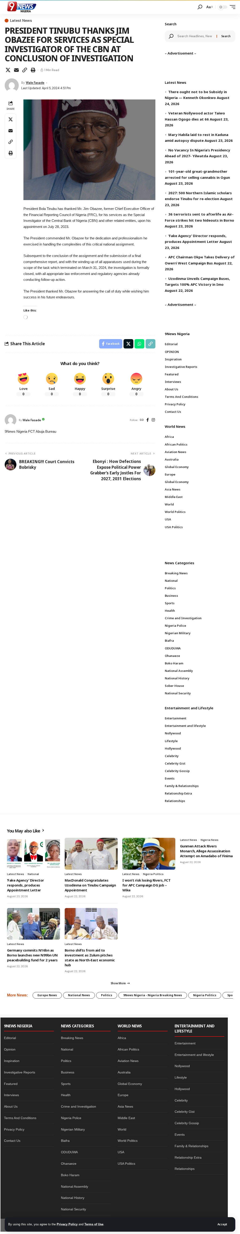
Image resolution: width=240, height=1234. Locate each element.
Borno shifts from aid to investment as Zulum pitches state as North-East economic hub (90, 957)
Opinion (9, 1049)
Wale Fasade (35, 83)
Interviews (11, 1095)
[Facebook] (147, 420)
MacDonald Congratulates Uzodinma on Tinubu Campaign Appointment (90, 885)
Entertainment (185, 1043)
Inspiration (11, 1061)
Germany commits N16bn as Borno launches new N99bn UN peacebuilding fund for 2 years (32, 955)
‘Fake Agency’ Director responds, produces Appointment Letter (25, 885)
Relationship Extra (188, 1157)
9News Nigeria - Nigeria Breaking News (152, 995)
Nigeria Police (71, 1118)
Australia (124, 1072)
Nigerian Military (73, 1129)
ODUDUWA (69, 1152)
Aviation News (128, 1061)
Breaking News (72, 1038)
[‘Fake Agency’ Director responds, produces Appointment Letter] (33, 854)
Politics (106, 995)
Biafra (65, 1140)
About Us (11, 1106)
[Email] (16, 70)
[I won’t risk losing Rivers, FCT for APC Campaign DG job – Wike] (148, 854)
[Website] (141, 420)
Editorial (10, 1038)
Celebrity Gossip (187, 1123)
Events (180, 1134)
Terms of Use (93, 1224)
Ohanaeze (68, 1163)
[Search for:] (195, 36)
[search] (200, 7)
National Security (73, 1209)
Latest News (21, 20)
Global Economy (130, 1084)
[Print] (33, 70)
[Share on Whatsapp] (139, 343)
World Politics (128, 1140)
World (122, 1129)
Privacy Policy (67, 1224)
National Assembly (74, 1186)
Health (66, 1095)
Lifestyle (181, 1077)
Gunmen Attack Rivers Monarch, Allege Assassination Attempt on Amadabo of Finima (206, 851)
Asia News (125, 1106)
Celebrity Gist (185, 1111)
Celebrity (181, 1100)
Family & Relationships (191, 1146)
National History (72, 1198)
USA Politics (126, 1163)
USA (121, 1152)
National (33, 874)
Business (67, 1072)
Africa (122, 1038)
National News (79, 995)
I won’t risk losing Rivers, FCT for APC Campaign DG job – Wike (146, 885)
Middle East (126, 1118)
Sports (66, 1084)
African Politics (128, 1049)
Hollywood (182, 1089)
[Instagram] (153, 420)
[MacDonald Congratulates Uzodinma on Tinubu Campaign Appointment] (91, 854)
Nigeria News (209, 840)
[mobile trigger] (231, 7)
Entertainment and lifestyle (194, 1055)
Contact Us (12, 1140)
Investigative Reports (19, 1072)
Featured (11, 1084)
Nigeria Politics (153, 874)
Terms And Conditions (20, 1118)
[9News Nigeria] (21, 7)
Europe (123, 1095)
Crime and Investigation (78, 1106)
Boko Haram (70, 1175)
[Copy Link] (24, 70)
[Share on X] (8, 70)
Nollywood (182, 1066)
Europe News (47, 995)
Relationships (185, 1169)
